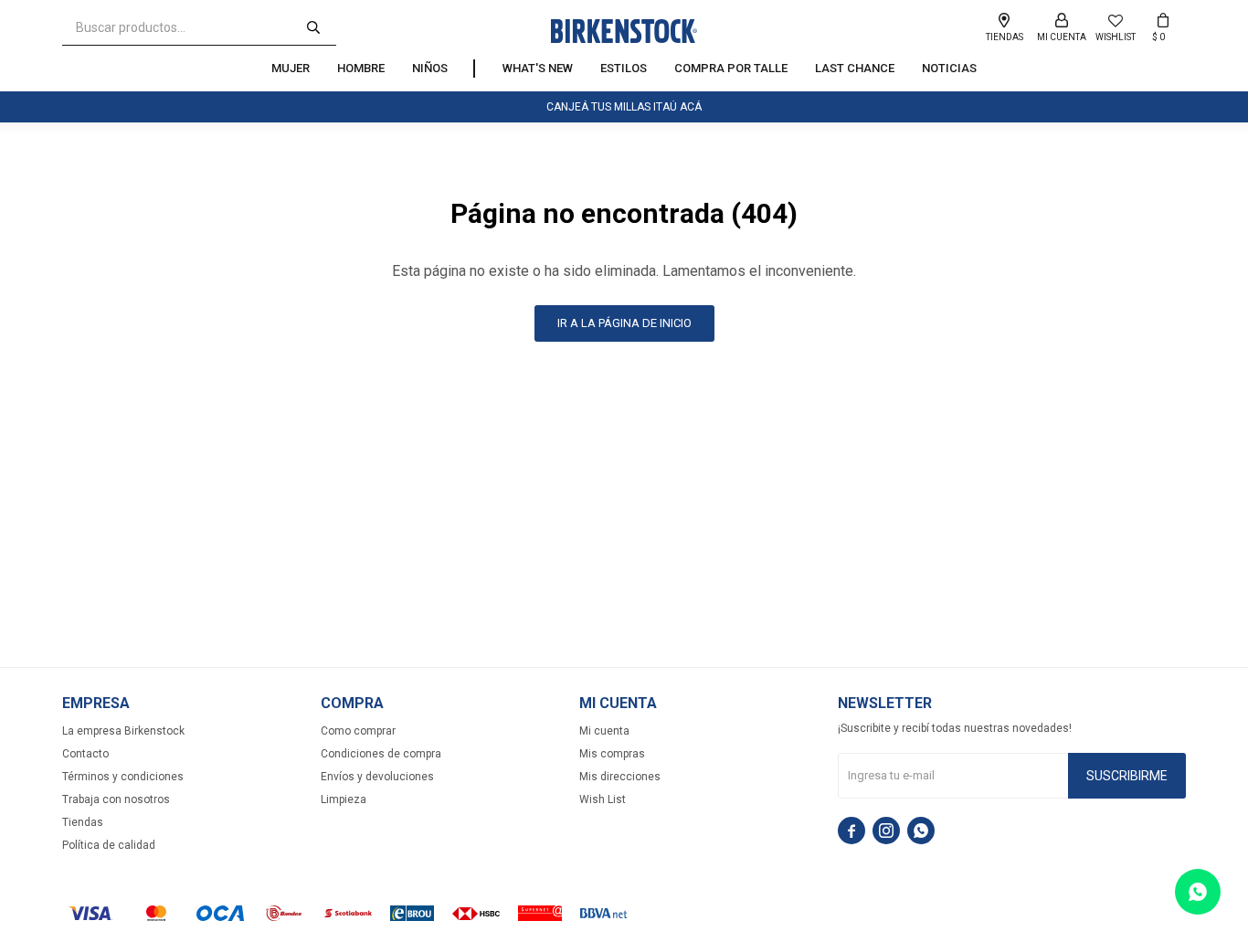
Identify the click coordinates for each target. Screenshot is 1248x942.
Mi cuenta (604, 731)
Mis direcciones (620, 776)
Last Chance (854, 68)
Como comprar (358, 731)
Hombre (361, 68)
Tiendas (82, 822)
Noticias (949, 68)
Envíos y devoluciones (377, 776)
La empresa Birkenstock (123, 731)
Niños (430, 68)
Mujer (290, 68)
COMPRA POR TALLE (731, 68)
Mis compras (612, 753)
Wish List (602, 799)
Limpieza (343, 799)
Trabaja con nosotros (116, 799)
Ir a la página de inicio (624, 323)
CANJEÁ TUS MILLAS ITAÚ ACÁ (624, 107)
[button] (313, 27)
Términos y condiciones (123, 776)
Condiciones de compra (381, 753)
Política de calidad (108, 845)
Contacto (85, 753)
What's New (537, 68)
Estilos (623, 68)
